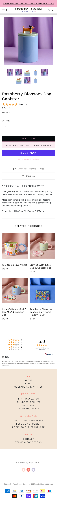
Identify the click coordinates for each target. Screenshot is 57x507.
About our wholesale (28, 420)
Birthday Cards (28, 399)
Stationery (28, 405)
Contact (28, 439)
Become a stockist (28, 424)
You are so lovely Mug (14, 264)
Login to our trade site (28, 427)
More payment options (28, 159)
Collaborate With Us (28, 387)
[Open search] (7, 10)
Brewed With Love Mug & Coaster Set (40, 266)
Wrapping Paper (28, 408)
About (28, 380)
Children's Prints (28, 402)
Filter (7, 357)
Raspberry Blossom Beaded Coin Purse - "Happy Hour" (41, 312)
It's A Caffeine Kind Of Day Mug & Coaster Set (14, 312)
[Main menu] (3, 10)
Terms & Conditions (28, 442)
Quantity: (6, 121)
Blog (28, 383)
